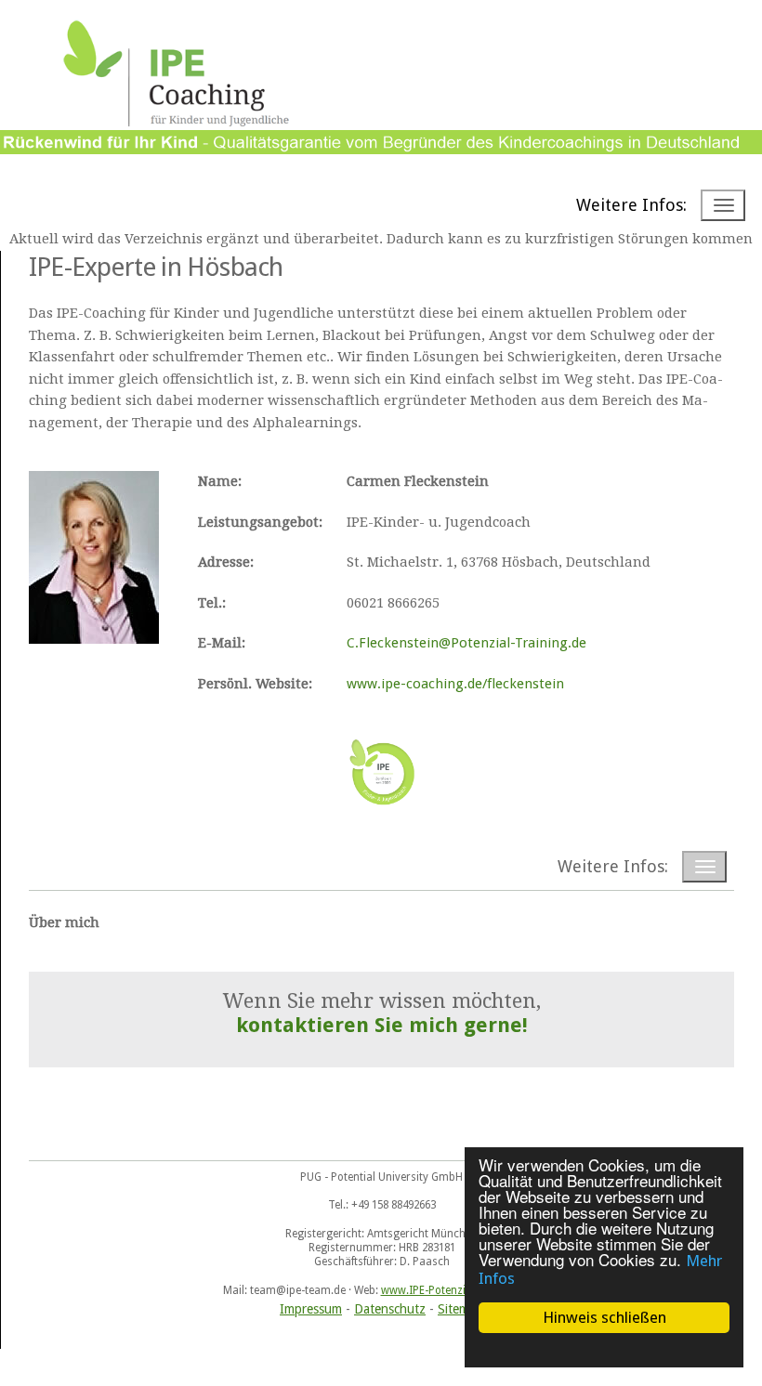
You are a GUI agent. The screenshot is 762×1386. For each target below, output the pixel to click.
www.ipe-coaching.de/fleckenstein (455, 683)
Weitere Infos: (631, 205)
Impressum (311, 1308)
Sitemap (460, 1308)
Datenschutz (390, 1308)
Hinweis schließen (604, 1317)
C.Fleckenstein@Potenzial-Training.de (466, 642)
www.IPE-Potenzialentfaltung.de (461, 1290)
